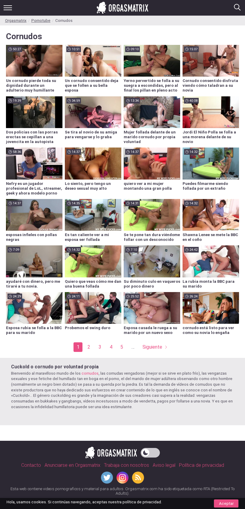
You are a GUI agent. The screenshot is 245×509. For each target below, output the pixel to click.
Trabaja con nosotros (126, 465)
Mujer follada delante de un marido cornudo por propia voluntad (150, 137)
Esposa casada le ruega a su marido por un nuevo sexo (150, 330)
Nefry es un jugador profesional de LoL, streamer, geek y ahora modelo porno (34, 188)
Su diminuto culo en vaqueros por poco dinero (152, 283)
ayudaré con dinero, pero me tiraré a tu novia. (33, 283)
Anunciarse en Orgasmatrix (72, 465)
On (150, 451)
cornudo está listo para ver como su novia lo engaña (208, 330)
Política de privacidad (201, 465)
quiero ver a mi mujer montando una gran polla (148, 186)
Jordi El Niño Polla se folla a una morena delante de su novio (209, 137)
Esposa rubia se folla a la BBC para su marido (34, 330)
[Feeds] (138, 478)
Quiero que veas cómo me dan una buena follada (93, 283)
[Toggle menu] (8, 8)
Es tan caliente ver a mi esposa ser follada (87, 237)
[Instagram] (122, 478)
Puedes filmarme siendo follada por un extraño (205, 186)
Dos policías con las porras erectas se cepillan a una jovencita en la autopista (32, 137)
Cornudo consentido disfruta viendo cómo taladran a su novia (210, 85)
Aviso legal (164, 465)
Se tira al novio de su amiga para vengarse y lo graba (91, 134)
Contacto (31, 465)
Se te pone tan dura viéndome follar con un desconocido (152, 237)
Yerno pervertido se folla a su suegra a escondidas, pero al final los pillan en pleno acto (151, 85)
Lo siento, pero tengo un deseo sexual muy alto (88, 186)
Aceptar (226, 503)
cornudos (90, 373)
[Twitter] (107, 478)
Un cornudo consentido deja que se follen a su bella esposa (91, 85)
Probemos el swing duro (87, 328)
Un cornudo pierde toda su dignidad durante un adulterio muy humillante (31, 85)
